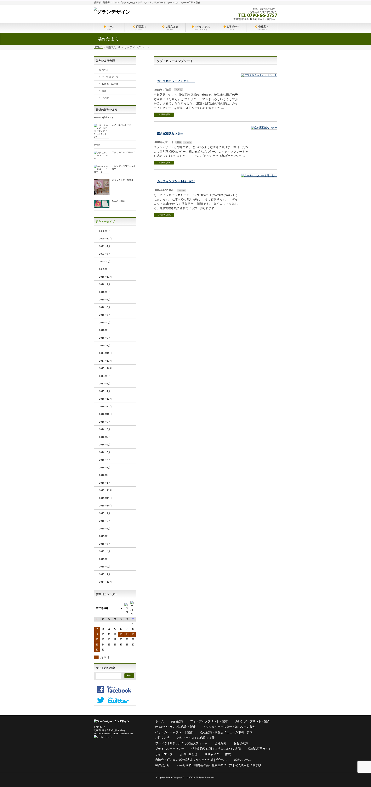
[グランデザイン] (112, 11)
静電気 (97, 144)
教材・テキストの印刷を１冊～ (197, 737)
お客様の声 (241, 743)
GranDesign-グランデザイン (181, 777)
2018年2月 (105, 338)
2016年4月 (105, 460)
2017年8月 (105, 383)
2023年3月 (105, 269)
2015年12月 (105, 490)
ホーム (159, 721)
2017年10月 (105, 368)
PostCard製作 (118, 201)
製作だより (105, 70)
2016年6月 (105, 444)
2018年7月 (105, 299)
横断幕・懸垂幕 (110, 84)
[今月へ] (127, 608)
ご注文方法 (162, 737)
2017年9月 (105, 376)
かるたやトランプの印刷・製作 (175, 726)
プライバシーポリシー (169, 748)
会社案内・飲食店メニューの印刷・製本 (226, 732)
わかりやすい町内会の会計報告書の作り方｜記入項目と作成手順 (219, 765)
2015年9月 (105, 513)
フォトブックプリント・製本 (209, 721)
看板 (179, 142)
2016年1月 (105, 483)
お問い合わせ (188, 754)
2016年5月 (105, 452)
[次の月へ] (133, 608)
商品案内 (177, 721)
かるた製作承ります (121, 125)
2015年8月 (105, 521)
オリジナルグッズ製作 (122, 180)
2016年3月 (105, 467)
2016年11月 (105, 406)
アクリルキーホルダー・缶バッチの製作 (229, 726)
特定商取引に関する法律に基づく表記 (216, 748)
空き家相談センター (170, 133)
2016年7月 (105, 437)
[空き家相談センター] (264, 127)
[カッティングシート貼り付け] (259, 175)
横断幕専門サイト (259, 748)
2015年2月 (105, 566)
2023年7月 (105, 246)
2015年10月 (105, 505)
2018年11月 (105, 277)
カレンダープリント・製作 (252, 721)
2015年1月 (105, 574)
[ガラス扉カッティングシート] (259, 75)
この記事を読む (164, 114)
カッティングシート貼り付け (176, 181)
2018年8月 (105, 292)
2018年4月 (105, 322)
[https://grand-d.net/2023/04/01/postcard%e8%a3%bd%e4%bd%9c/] (102, 206)
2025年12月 (105, 238)
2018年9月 (105, 284)
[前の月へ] (121, 608)
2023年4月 (105, 261)
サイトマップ (164, 754)
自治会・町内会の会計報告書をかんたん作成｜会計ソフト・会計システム (203, 759)
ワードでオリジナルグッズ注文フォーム (181, 743)
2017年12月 (105, 353)
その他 (178, 90)
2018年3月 (105, 330)
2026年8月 (105, 231)
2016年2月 (105, 475)
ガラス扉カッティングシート (176, 81)
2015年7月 (105, 528)
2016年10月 (105, 414)
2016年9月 (105, 422)
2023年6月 (105, 254)
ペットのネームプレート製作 (174, 732)
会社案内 (220, 743)
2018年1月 (105, 345)
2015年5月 (105, 544)
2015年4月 (105, 551)
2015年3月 (105, 559)
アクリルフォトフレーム (123, 152)
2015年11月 (105, 498)
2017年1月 (105, 391)
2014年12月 (105, 582)
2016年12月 (105, 399)
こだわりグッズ (110, 77)
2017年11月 (105, 361)
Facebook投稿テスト (104, 117)
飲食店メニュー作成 (218, 754)
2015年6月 (105, 536)
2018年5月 (105, 315)
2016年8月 (105, 429)
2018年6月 (105, 307)
